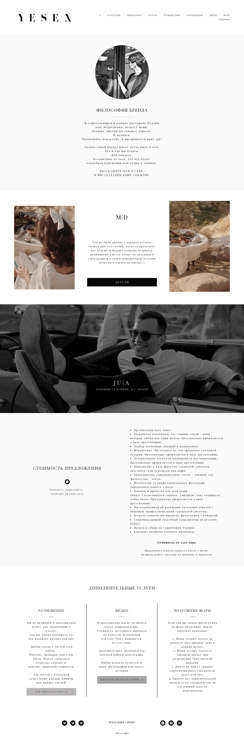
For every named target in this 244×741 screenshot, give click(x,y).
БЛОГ (227, 15)
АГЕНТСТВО (114, 15)
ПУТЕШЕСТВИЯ (172, 15)
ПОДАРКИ (224, 20)
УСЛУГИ (152, 15)
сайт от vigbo (122, 733)
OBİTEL (213, 15)
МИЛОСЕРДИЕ (195, 15)
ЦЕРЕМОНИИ (134, 15)
